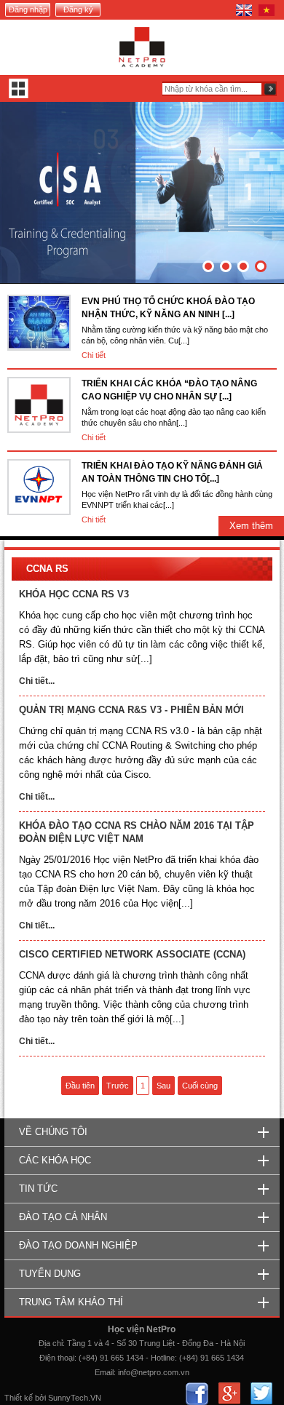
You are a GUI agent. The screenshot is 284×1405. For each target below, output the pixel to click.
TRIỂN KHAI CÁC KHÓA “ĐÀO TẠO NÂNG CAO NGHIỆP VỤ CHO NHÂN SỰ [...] (169, 390)
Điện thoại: (57, 1357)
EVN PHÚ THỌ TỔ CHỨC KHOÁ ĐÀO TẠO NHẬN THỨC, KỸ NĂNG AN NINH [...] (168, 307)
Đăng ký (78, 9)
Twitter (261, 1393)
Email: (105, 1372)
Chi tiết (94, 355)
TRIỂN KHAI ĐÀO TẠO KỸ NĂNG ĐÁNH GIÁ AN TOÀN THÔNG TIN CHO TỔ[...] (172, 472)
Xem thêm (251, 525)
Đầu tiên (80, 1085)
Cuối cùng (200, 1085)
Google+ (229, 1393)
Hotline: (164, 1357)
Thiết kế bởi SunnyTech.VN (52, 1397)
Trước (117, 1085)
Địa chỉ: (52, 1343)
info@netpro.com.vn (153, 1372)
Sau (163, 1085)
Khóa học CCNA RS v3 (74, 594)
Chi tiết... (37, 681)
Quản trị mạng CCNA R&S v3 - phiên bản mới (131, 709)
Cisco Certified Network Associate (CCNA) (132, 954)
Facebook (197, 1393)
